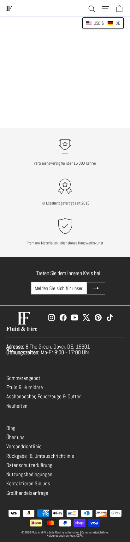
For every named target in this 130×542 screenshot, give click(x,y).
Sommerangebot (23, 378)
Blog (10, 428)
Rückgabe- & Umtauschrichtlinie (40, 456)
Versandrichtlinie (24, 446)
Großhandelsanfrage (27, 493)
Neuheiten (16, 406)
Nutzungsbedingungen (29, 474)
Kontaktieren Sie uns (28, 483)
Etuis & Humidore (24, 387)
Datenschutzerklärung (29, 465)
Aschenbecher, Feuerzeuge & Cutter (43, 396)
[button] (103, 23)
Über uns (15, 437)
